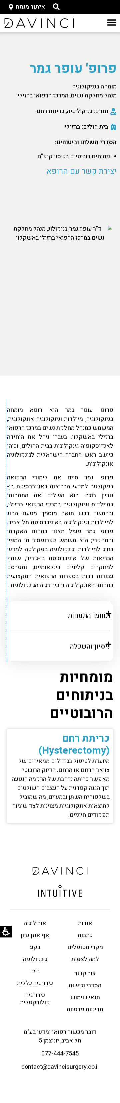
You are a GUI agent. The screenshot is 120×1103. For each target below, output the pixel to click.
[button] (56, 6)
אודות (85, 923)
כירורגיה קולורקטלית (35, 999)
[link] (39, 23)
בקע (35, 947)
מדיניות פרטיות (85, 1009)
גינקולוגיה (35, 959)
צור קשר (85, 973)
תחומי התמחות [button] (89, 615)
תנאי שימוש (85, 997)
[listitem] (60, 530)
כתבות (85, 935)
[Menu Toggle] (112, 22)
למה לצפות (85, 959)
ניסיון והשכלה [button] (90, 646)
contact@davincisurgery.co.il (60, 1066)
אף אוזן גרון (35, 935)
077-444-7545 (60, 1053)
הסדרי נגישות (85, 985)
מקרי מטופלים (85, 947)
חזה (35, 971)
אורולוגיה (35, 923)
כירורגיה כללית (35, 983)
